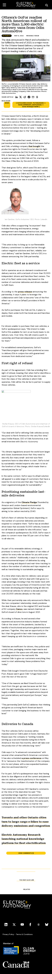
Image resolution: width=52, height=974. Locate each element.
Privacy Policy (8, 934)
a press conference (31, 758)
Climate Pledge (29, 502)
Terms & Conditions (24, 934)
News (7, 103)
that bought (34, 146)
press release (25, 291)
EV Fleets (7, 36)
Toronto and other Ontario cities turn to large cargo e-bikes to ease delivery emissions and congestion (26, 821)
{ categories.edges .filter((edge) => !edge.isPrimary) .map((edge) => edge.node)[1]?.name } (31, 105)
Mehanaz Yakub (32, 36)
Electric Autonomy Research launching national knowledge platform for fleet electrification (24, 838)
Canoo (19, 609)
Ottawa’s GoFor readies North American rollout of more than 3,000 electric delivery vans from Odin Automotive (24, 24)
